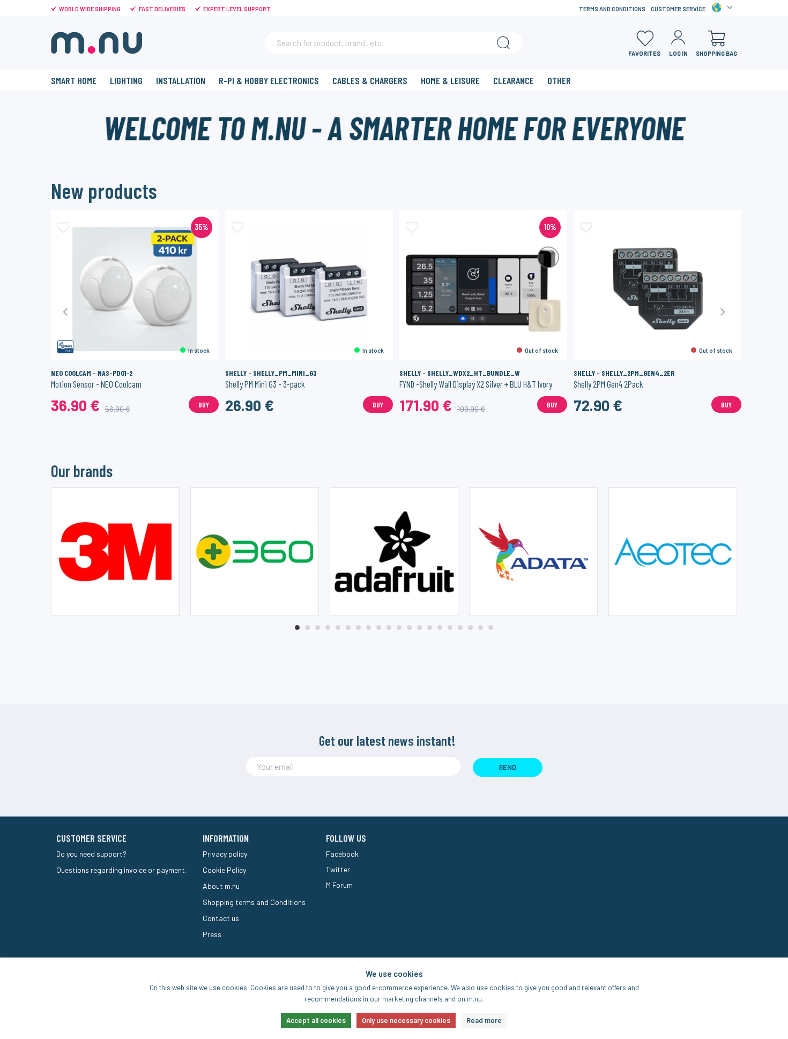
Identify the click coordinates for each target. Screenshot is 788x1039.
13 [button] (419, 627)
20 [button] (490, 627)
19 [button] (480, 627)
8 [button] (368, 627)
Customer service (678, 8)
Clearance (513, 80)
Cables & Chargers (369, 80)
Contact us (221, 918)
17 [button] (460, 627)
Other (559, 80)
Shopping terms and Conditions (254, 902)
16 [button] (450, 627)
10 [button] (388, 627)
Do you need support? (91, 853)
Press (212, 934)
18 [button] (470, 627)
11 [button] (399, 627)
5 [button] (338, 627)
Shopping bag (716, 53)
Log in (678, 53)
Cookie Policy (224, 869)
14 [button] (429, 627)
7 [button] (358, 627)
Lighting (126, 80)
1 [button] (297, 627)
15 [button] (439, 627)
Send (507, 767)
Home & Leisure (450, 80)
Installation (180, 80)
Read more (484, 1020)
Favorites (644, 53)
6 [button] (348, 627)
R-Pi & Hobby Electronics (269, 80)
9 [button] (378, 627)
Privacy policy (225, 853)
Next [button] (722, 311)
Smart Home (73, 80)
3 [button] (317, 627)
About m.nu (221, 885)
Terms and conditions (612, 8)
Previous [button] (65, 311)
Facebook (342, 853)
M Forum (339, 884)
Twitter (338, 869)
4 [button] (327, 627)
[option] (135, 311)
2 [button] (307, 627)
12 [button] (409, 627)
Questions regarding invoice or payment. (121, 869)
